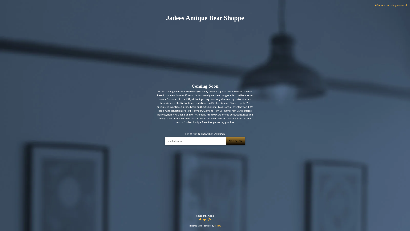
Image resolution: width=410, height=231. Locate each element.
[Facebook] (200, 220)
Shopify (217, 225)
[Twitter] (204, 220)
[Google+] (209, 220)
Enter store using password (391, 5)
